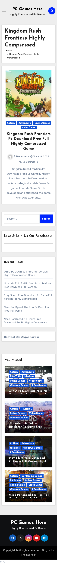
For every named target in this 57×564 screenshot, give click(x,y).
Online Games (42, 123)
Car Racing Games (32, 476)
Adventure (25, 123)
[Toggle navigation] (4, 11)
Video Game (28, 127)
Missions (29, 376)
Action (11, 123)
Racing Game (17, 485)
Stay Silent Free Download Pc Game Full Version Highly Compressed (28, 461)
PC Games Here (27, 9)
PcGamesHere (21, 156)
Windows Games (19, 385)
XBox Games (39, 385)
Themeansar (28, 554)
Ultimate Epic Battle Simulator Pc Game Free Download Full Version (25, 427)
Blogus (46, 550)
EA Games (15, 480)
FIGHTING (15, 376)
